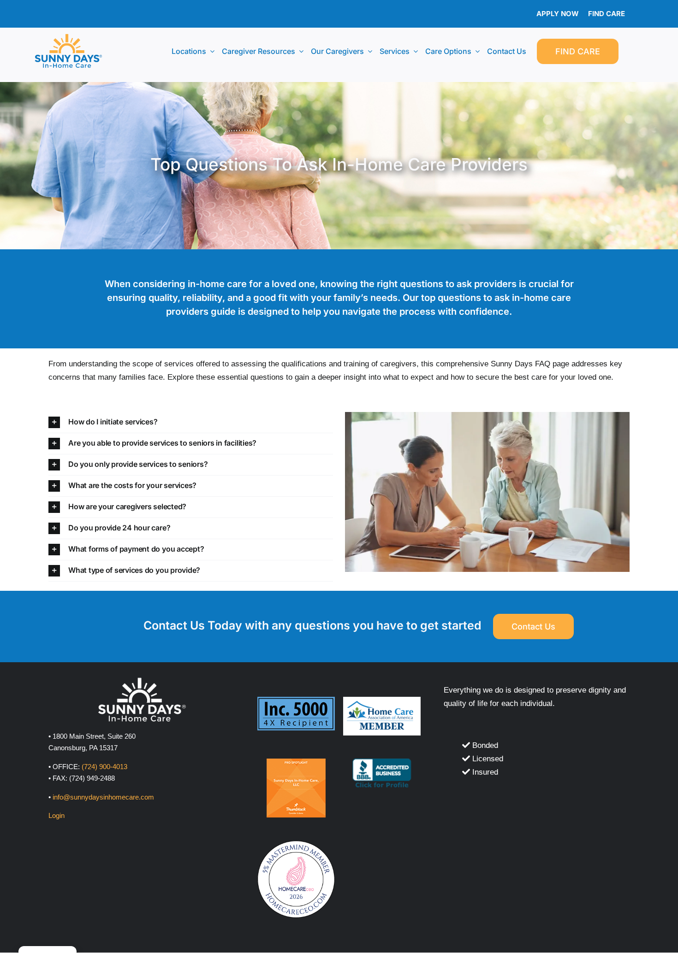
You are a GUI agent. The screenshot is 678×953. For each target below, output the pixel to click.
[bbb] (381, 762)
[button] (190, 422)
